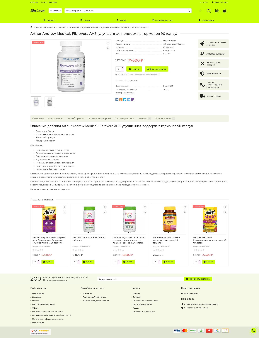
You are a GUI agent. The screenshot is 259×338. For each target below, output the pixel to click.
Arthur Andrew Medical (173, 44)
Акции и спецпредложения (96, 301)
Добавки (62, 27)
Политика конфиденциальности (47, 319)
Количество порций (99, 118)
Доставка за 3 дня (164, 20)
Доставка (34, 2)
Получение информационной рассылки (51, 315)
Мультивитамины (90, 27)
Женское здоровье (140, 27)
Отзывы (144, 118)
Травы (136, 308)
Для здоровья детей (142, 304)
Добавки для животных (144, 311)
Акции (123, 20)
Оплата (44, 2)
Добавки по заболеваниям (146, 301)
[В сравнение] (108, 48)
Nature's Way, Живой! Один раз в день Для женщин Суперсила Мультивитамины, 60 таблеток (49, 240)
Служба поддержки (92, 288)
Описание (38, 118)
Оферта (36, 308)
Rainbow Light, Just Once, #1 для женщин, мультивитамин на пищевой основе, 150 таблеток (129, 240)
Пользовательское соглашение (47, 311)
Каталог (56, 11)
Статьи (87, 20)
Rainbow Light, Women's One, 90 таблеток (89, 238)
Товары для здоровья (45, 27)
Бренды (50, 20)
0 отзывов (133, 80)
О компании (208, 20)
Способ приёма (75, 118)
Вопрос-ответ (164, 118)
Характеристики (124, 118)
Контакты (53, 2)
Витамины (74, 27)
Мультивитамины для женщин (115, 27)
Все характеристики (124, 93)
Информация (38, 288)
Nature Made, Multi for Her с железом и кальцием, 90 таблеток (166, 240)
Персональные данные (43, 304)
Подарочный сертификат (95, 297)
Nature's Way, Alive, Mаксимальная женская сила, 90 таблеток (209, 240)
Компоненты (55, 118)
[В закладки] (108, 43)
